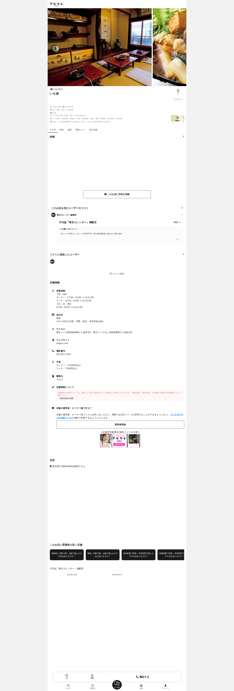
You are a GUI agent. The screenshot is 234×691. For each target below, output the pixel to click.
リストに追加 (118, 274)
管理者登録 (120, 424)
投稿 (62, 130)
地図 (70, 130)
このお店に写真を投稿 (118, 194)
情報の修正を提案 (66, 398)
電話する (144, 677)
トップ (53, 130)
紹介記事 (93, 130)
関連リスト (80, 130)
